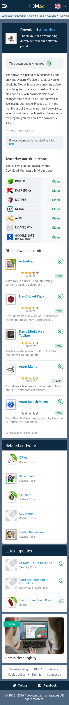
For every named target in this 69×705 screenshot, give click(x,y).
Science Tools (36, 15)
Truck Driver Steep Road (35, 600)
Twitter (22, 685)
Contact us (54, 674)
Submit (36, 674)
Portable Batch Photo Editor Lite (33, 581)
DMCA (38, 669)
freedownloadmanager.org (42, 695)
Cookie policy (16, 674)
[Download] (61, 563)
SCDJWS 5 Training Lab (35, 563)
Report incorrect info (21, 130)
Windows (7, 15)
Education (20, 15)
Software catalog (17, 669)
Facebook (50, 685)
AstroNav (52, 15)
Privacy (53, 669)
